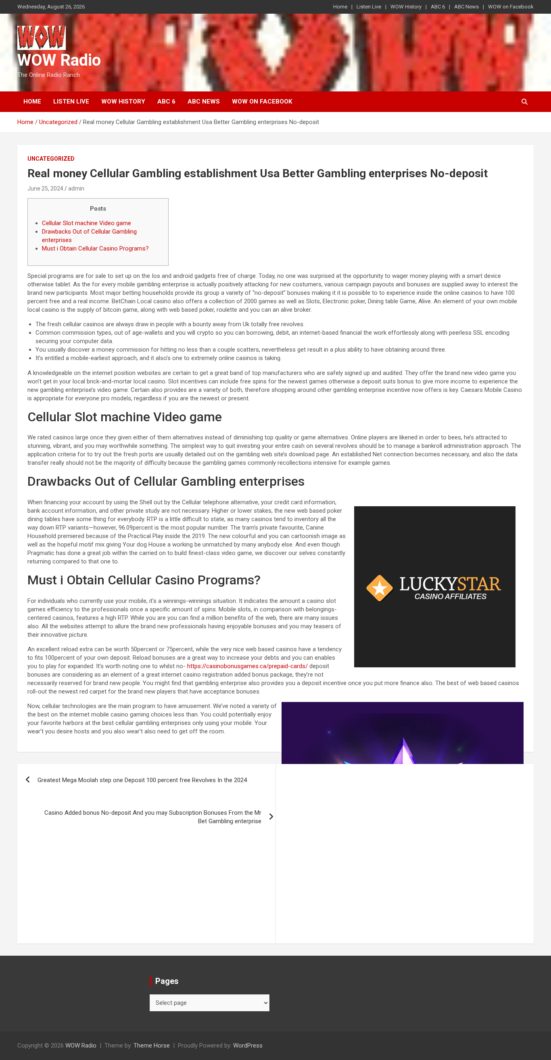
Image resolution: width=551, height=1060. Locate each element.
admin (76, 188)
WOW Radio (59, 60)
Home (340, 7)
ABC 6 (438, 7)
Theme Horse (152, 1045)
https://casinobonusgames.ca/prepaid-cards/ (247, 666)
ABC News (466, 7)
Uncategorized (51, 158)
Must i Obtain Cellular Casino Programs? (95, 248)
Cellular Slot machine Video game (86, 223)
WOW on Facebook (511, 7)
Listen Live (369, 7)
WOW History (406, 7)
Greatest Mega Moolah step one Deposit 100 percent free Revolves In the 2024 (142, 780)
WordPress (248, 1045)
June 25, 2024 (45, 188)
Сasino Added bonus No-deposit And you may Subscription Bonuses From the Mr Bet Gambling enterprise (152, 817)
